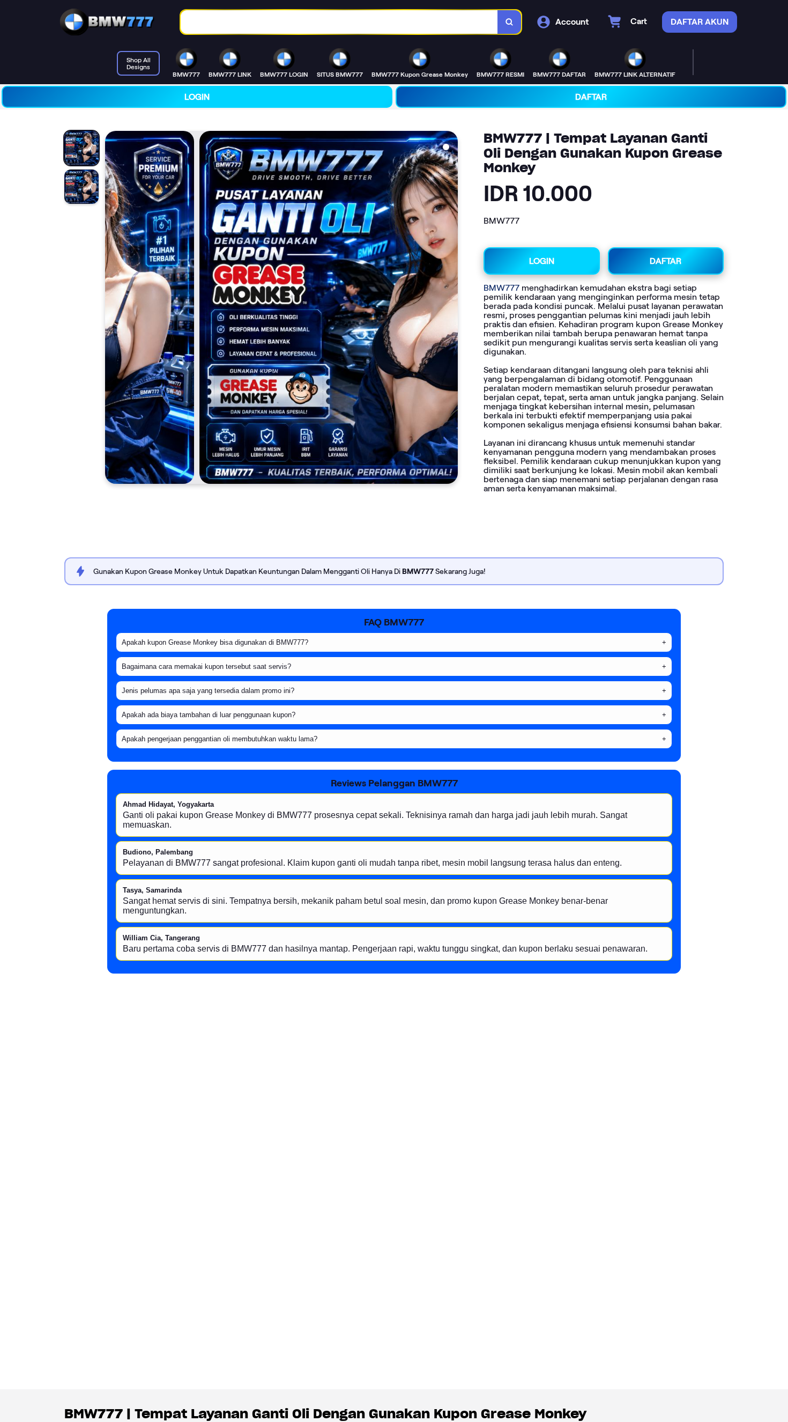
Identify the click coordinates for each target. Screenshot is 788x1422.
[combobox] (339, 22)
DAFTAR (591, 96)
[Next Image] (449, 309)
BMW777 (501, 287)
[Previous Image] (113, 309)
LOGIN (197, 96)
